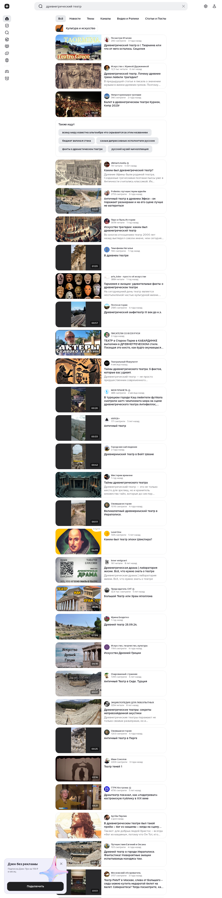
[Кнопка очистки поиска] (183, 6)
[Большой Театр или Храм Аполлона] (78, 598)
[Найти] (7, 32)
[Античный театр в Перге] (78, 740)
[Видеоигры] (7, 71)
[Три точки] (163, 39)
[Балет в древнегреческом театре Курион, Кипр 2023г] (78, 104)
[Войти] (214, 6)
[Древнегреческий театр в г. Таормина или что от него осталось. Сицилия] (78, 47)
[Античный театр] (78, 428)
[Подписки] (7, 25)
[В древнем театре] (78, 258)
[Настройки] (206, 6)
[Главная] (7, 18)
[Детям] (7, 78)
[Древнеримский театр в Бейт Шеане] (78, 456)
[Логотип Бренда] (7, 6)
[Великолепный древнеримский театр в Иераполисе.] (78, 513)
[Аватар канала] (107, 39)
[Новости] (7, 39)
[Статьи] (7, 46)
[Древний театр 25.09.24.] (78, 627)
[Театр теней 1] (78, 769)
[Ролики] (7, 60)
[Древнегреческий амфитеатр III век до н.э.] (78, 314)
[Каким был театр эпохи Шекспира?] (78, 542)
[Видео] (7, 53)
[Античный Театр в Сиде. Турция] (78, 683)
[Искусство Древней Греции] (78, 655)
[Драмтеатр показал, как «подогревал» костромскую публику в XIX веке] (78, 797)
